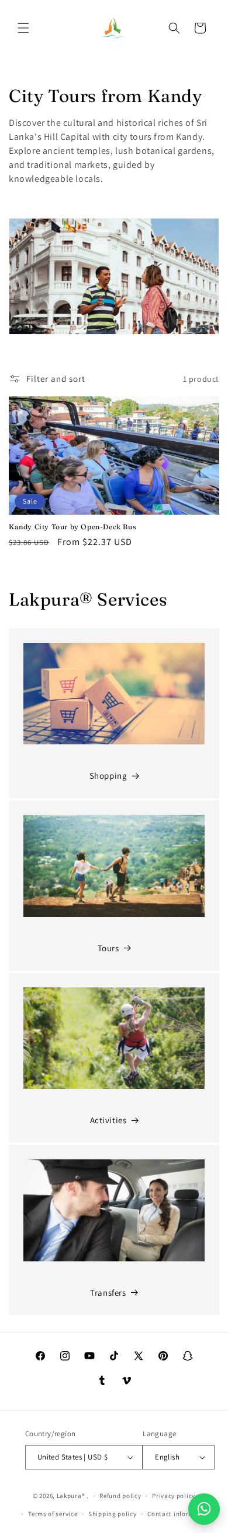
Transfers (108, 1292)
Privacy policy (173, 1496)
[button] (23, 28)
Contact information (178, 1514)
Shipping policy (112, 1514)
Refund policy (120, 1496)
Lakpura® (71, 1496)
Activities (108, 1120)
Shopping (108, 775)
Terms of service (52, 1514)
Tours (108, 948)
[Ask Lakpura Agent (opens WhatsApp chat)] (204, 1509)
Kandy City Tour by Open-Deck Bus (72, 526)
